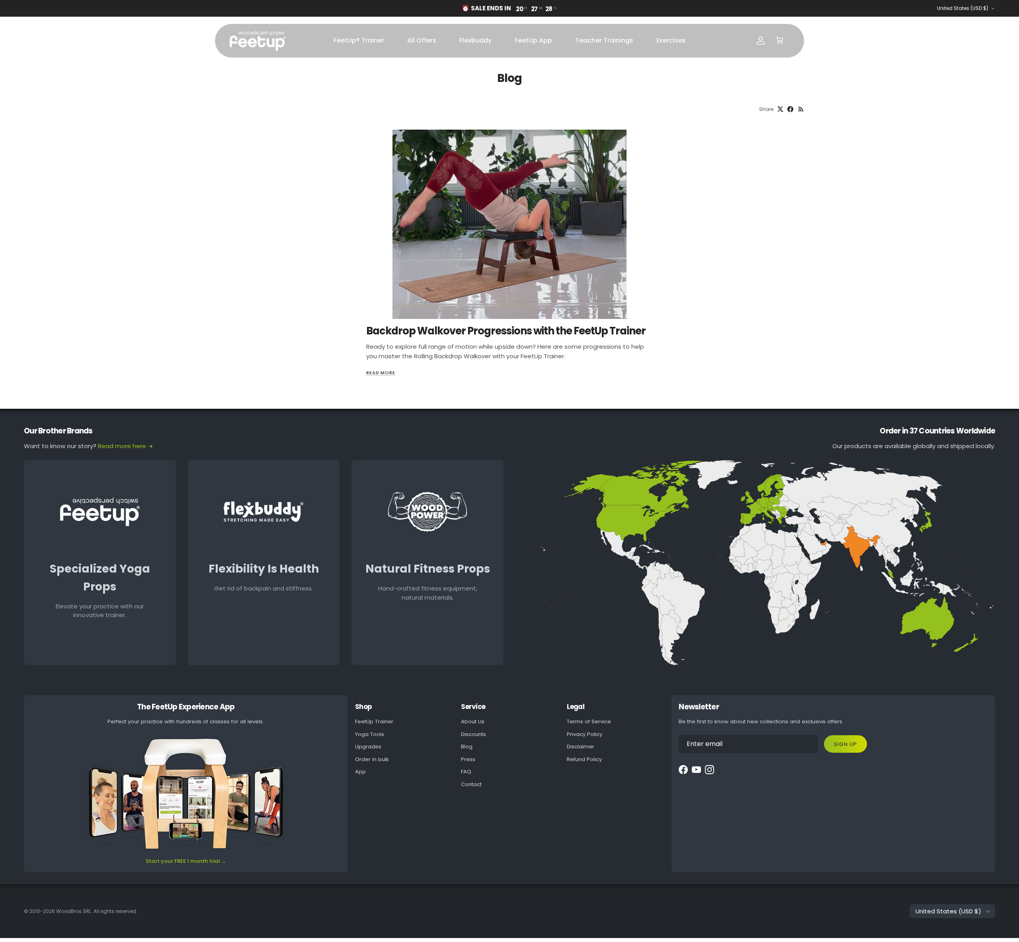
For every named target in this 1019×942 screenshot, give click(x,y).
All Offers (421, 40)
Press (468, 759)
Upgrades (368, 746)
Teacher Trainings (604, 40)
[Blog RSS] (801, 109)
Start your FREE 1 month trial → (186, 861)
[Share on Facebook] (790, 109)
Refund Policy (584, 759)
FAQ (466, 771)
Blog (466, 746)
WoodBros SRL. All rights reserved (96, 911)
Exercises (671, 40)
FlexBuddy (475, 40)
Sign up (845, 744)
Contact (471, 784)
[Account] (760, 41)
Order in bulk (372, 759)
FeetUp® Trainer (359, 40)
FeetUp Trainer (374, 721)
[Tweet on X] (780, 109)
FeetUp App (533, 40)
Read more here (122, 446)
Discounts (473, 734)
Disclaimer (580, 746)
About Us (472, 721)
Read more (380, 372)
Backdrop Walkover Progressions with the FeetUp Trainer (506, 331)
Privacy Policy (584, 734)
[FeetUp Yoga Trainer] (257, 41)
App (360, 771)
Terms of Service (589, 721)
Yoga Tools (369, 734)
